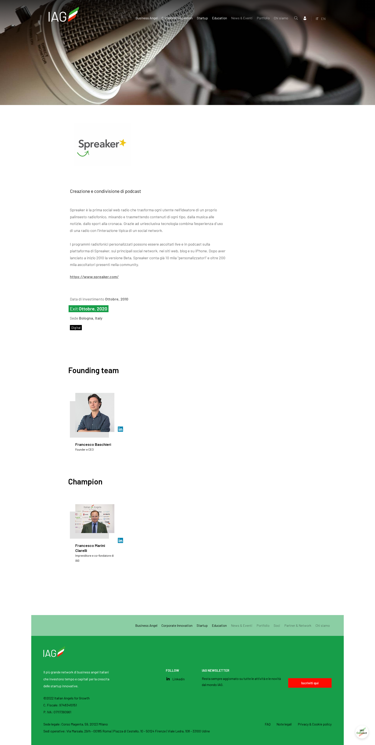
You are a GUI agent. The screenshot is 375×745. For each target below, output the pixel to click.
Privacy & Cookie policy (315, 724)
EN (323, 18)
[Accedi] (361, 731)
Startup (202, 18)
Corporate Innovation (177, 18)
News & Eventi (242, 18)
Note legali (284, 724)
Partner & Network (297, 625)
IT (317, 18)
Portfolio (263, 18)
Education (219, 18)
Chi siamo (281, 18)
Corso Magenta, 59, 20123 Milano (84, 724)
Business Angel (146, 18)
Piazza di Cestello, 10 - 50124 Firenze (139, 731)
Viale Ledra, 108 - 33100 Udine (189, 731)
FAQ (268, 724)
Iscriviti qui (310, 683)
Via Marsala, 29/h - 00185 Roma (89, 731)
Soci (277, 625)
